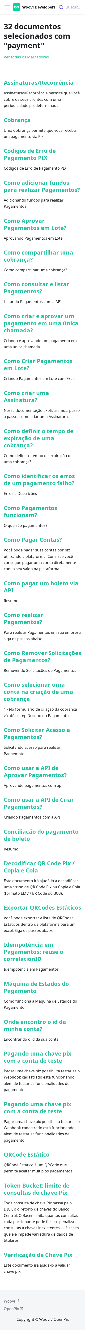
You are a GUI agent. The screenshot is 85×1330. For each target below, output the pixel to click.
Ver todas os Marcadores (26, 57)
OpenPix (11, 1308)
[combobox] (68, 7)
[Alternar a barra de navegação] (7, 7)
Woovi (9, 1301)
